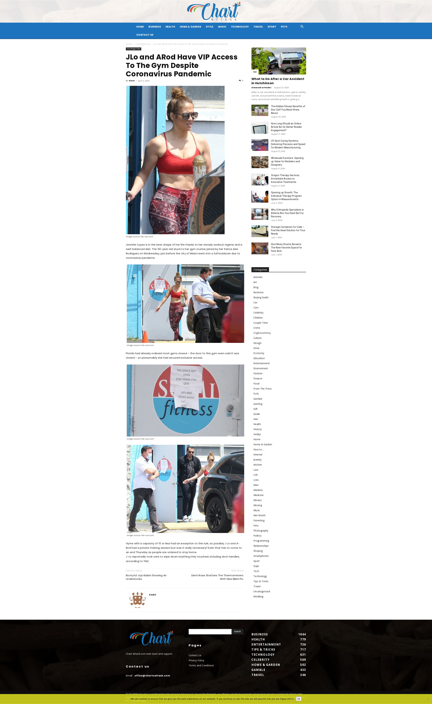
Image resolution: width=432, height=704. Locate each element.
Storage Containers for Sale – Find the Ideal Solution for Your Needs (288, 230)
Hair (255, 419)
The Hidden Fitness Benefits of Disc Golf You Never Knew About (288, 109)
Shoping (258, 550)
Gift (255, 408)
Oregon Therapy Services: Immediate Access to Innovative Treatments (285, 178)
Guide (256, 414)
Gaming (257, 403)
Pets (284, 26)
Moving (257, 505)
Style (209, 26)
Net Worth (259, 515)
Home (129, 44)
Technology (240, 26)
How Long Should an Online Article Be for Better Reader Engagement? (286, 127)
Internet (258, 454)
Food (256, 383)
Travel (258, 26)
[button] (302, 27)
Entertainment (261, 363)
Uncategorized (142, 44)
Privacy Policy (196, 660)
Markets (258, 490)
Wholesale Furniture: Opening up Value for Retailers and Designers (287, 161)
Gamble (257, 398)
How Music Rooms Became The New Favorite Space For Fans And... (286, 247)
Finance (257, 378)
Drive (256, 348)
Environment (260, 368)
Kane (132, 80)
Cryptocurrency (262, 332)
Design (257, 343)
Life (255, 474)
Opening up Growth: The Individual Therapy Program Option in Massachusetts (286, 196)
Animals (257, 277)
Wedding (258, 596)
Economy (258, 353)
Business (154, 26)
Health (170, 26)
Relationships (261, 545)
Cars (256, 307)
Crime (256, 327)
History (257, 429)
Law (255, 469)
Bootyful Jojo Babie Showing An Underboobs (146, 577)
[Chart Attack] (216, 11)
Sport (272, 26)
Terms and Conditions (201, 665)
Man (256, 485)
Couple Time (260, 322)
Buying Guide (260, 297)
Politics (257, 535)
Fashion (257, 373)
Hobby (257, 434)
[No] (427, 699)
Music (222, 26)
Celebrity (258, 312)
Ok (298, 698)
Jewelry (257, 459)
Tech (256, 571)
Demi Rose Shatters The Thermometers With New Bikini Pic (217, 577)
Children (258, 317)
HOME (140, 26)
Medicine (258, 495)
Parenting (258, 520)
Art (255, 282)
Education (259, 358)
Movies (257, 500)
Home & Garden (190, 26)
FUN (256, 393)
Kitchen (257, 464)
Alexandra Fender (261, 87)
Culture (257, 337)
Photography (260, 530)
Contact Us (144, 35)
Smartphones (261, 555)
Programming (261, 540)
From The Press (262, 388)
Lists (256, 479)
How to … (259, 449)
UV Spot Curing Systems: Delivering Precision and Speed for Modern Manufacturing (288, 144)
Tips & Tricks (260, 581)
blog (255, 287)
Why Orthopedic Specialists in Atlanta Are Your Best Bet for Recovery (287, 213)
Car (255, 72)
